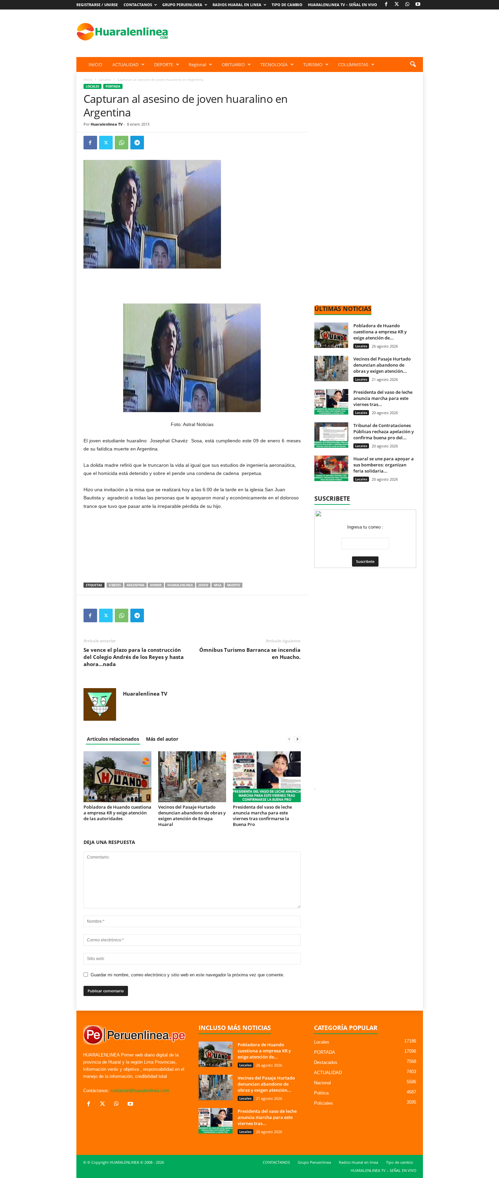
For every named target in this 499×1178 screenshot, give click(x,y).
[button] (412, 64)
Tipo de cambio (287, 4)
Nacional (322, 1082)
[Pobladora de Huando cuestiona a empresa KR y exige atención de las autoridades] (117, 776)
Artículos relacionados (113, 739)
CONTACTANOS (138, 4)
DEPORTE (163, 64)
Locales (105, 79)
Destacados (325, 1062)
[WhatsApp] (407, 4)
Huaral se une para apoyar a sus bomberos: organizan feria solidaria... (383, 465)
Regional (197, 64)
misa (217, 585)
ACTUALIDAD (125, 64)
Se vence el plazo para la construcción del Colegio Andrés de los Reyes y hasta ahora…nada (134, 656)
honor (156, 585)
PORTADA (113, 86)
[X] (397, 4)
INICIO (95, 64)
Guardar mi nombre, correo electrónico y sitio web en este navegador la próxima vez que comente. (187, 974)
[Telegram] (137, 142)
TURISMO (312, 64)
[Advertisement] (299, 31)
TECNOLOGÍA (274, 64)
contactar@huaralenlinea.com (140, 1090)
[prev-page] (289, 738)
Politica (321, 1093)
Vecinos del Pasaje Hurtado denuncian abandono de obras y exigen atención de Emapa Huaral (192, 815)
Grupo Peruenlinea (182, 4)
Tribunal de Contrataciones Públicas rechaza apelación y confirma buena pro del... (383, 431)
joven (203, 585)
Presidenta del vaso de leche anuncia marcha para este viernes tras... (382, 398)
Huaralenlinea (180, 585)
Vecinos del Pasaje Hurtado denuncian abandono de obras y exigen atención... (382, 365)
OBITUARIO (233, 64)
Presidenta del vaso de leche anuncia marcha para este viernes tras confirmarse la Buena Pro (262, 815)
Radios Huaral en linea (236, 4)
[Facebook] (386, 4)
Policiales (323, 1103)
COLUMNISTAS (353, 64)
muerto (233, 585)
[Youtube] (418, 4)
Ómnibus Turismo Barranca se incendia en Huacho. (249, 653)
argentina (135, 585)
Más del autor (162, 739)
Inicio (88, 79)
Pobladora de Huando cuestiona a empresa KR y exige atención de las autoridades (117, 813)
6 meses (115, 585)
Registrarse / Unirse (97, 4)
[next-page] (297, 738)
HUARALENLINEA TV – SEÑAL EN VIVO (342, 4)
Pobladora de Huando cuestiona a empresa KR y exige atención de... (380, 332)
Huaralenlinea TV (107, 124)
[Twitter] (106, 142)
